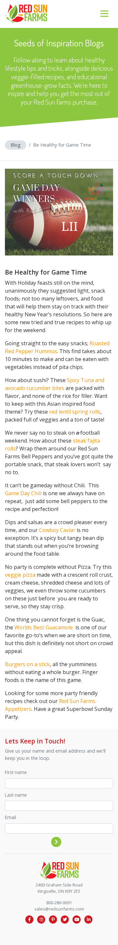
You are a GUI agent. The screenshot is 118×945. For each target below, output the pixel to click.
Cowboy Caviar (57, 530)
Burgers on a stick (27, 664)
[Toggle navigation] (104, 13)
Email (10, 817)
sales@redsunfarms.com (59, 909)
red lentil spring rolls (74, 411)
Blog (15, 145)
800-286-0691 (59, 903)
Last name (16, 795)
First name (16, 772)
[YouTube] (76, 919)
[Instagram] (41, 919)
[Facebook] (29, 919)
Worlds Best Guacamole (44, 627)
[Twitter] (65, 919)
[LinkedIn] (88, 919)
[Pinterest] (53, 919)
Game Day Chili (23, 493)
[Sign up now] (56, 841)
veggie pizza (20, 574)
